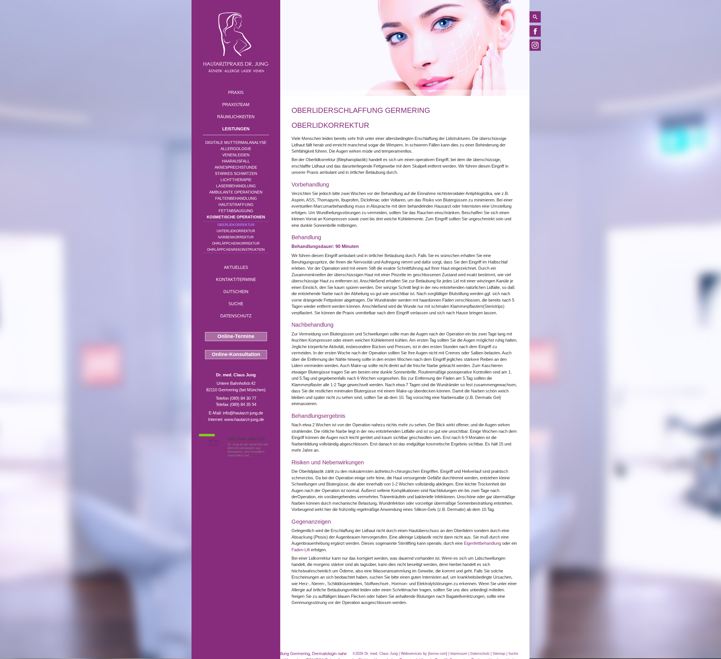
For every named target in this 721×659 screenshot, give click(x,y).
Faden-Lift (300, 549)
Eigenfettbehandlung (482, 543)
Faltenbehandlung (236, 198)
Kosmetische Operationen (236, 217)
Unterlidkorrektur (236, 231)
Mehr (257, 455)
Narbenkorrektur (236, 237)
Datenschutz (236, 315)
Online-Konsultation (236, 354)
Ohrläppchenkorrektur (236, 243)
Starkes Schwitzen (236, 173)
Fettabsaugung (236, 210)
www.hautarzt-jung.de (244, 419)
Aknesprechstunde (236, 167)
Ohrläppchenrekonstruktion (236, 250)
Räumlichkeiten (236, 116)
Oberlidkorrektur (236, 225)
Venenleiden (236, 155)
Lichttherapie (236, 179)
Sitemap (499, 654)
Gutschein (235, 291)
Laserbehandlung (236, 186)
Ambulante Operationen (235, 192)
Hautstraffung (236, 204)
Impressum (458, 654)
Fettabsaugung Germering (216, 653)
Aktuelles (236, 267)
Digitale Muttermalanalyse (235, 142)
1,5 (212, 442)
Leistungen (236, 128)
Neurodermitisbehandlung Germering (276, 653)
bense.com (437, 654)
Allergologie (236, 148)
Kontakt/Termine (236, 279)
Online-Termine (235, 336)
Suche (235, 303)
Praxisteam (236, 104)
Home (296, 93)
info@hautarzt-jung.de (243, 412)
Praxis (236, 92)
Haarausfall (236, 161)
